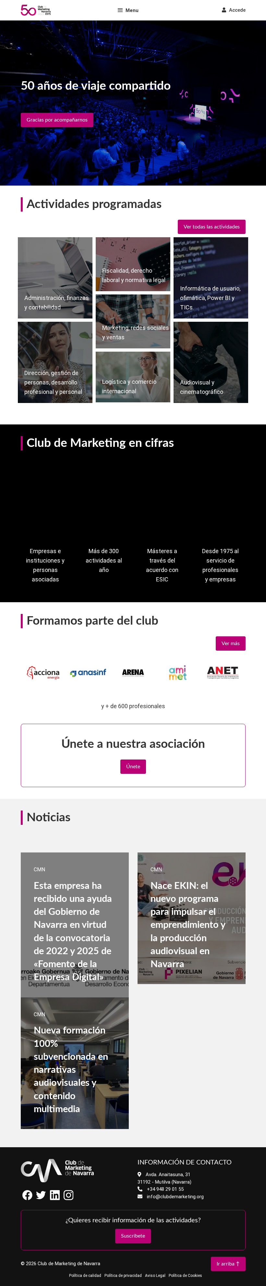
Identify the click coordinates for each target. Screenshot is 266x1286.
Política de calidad (85, 1275)
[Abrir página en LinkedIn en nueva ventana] (54, 1198)
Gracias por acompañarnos (57, 120)
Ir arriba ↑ (228, 1264)
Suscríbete (133, 1236)
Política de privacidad (123, 1275)
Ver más (231, 643)
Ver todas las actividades (212, 226)
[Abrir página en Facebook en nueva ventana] (27, 1198)
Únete (133, 766)
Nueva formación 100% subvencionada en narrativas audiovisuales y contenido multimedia (71, 1070)
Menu (132, 10)
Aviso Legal (155, 1275)
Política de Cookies (185, 1275)
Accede (237, 10)
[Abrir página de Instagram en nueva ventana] (68, 1198)
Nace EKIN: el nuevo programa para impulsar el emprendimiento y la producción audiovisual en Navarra (188, 925)
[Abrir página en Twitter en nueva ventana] (41, 1198)
